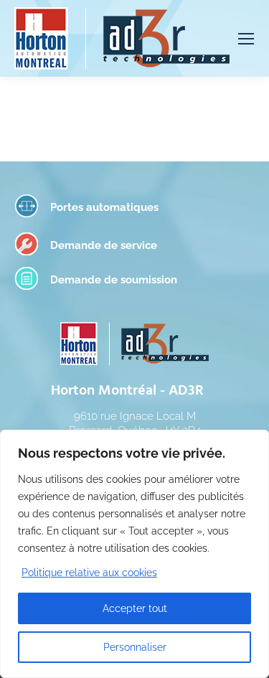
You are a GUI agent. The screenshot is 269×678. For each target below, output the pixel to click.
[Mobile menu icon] (246, 38)
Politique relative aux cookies (89, 572)
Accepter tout (135, 608)
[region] (134, 554)
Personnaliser (134, 647)
